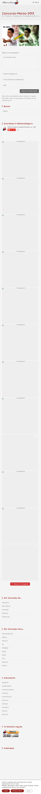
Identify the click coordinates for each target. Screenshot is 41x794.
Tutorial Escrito (7, 696)
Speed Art (5, 682)
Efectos (4, 637)
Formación (5, 707)
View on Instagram (21, 584)
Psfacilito (5, 693)
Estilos (4, 655)
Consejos (5, 704)
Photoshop (5, 602)
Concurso (5, 700)
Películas (5, 662)
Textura (4, 665)
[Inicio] (3, 16)
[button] (20, 159)
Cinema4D (5, 609)
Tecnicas (5, 641)
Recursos (5, 714)
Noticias (4, 711)
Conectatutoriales (8, 689)
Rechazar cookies (17, 791)
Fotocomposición (7, 633)
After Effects (6, 606)
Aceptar (6, 791)
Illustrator (5, 613)
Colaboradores (7, 686)
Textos (4, 651)
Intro (3, 658)
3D (3, 644)
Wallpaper (5, 648)
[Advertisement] (16, 763)
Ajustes (29, 791)
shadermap (6, 616)
